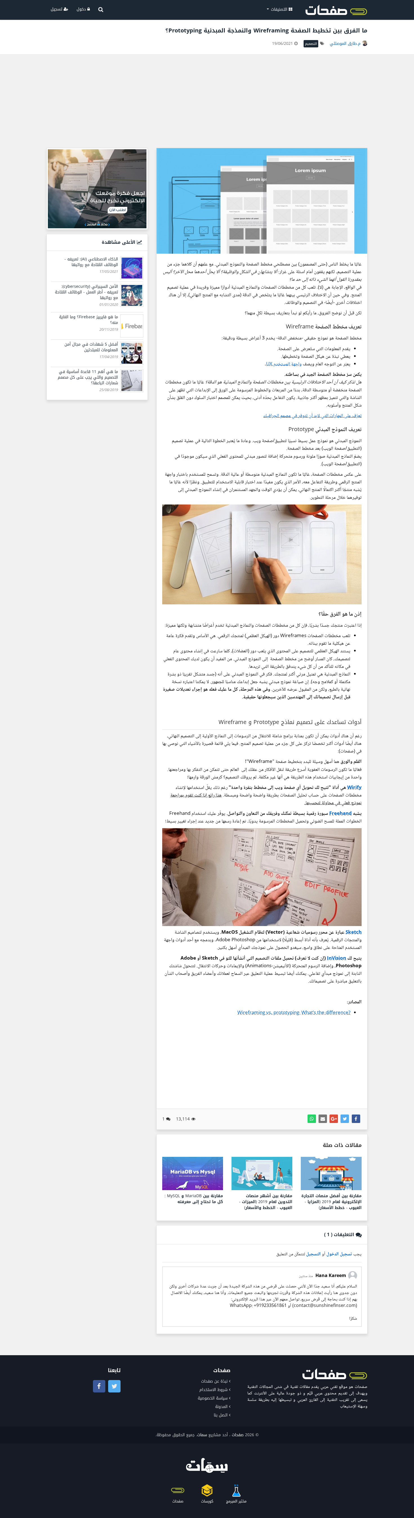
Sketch (354, 933)
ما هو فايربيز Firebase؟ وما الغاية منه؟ (88, 319)
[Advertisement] (207, 102)
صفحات (238, 1435)
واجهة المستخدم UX (284, 364)
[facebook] (356, 1119)
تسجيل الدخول (339, 1254)
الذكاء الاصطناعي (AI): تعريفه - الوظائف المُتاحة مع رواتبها (91, 262)
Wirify (354, 788)
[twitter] (344, 1119)
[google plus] (334, 1119)
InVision (336, 959)
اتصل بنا (221, 1415)
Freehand (340, 814)
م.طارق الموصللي (346, 43)
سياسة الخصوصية (213, 1398)
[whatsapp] (312, 1119)
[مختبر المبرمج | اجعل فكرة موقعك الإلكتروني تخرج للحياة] (97, 188)
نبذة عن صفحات (214, 1381)
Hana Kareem (330, 1276)
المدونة (221, 1406)
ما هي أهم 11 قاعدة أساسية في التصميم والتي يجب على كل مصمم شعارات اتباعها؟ (88, 377)
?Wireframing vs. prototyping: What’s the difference (293, 1013)
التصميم (311, 44)
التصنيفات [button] (279, 9)
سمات (202, 1435)
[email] (323, 1119)
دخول (82, 9)
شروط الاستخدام (213, 1390)
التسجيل (313, 1254)
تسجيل (57, 9)
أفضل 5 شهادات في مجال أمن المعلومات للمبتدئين (91, 347)
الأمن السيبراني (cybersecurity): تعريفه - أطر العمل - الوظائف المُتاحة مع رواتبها (86, 292)
